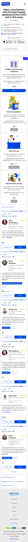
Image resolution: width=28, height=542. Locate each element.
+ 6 (4, 286)
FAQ (14, 515)
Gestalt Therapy (7, 458)
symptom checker (17, 33)
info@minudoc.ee (14, 539)
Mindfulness (6, 328)
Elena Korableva (12, 262)
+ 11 (13, 372)
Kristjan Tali (13, 309)
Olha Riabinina (14, 351)
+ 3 (12, 328)
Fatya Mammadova (13, 221)
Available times (8, 247)
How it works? (14, 20)
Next (14, 90)
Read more (14, 118)
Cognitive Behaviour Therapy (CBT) (12, 283)
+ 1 (14, 458)
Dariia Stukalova (12, 436)
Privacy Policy (14, 523)
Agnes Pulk (13, 395)
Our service (14, 499)
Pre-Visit (14, 511)
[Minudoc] (5, 4)
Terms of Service (14, 519)
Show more (14, 472)
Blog (14, 507)
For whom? (14, 503)
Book (20, 247)
